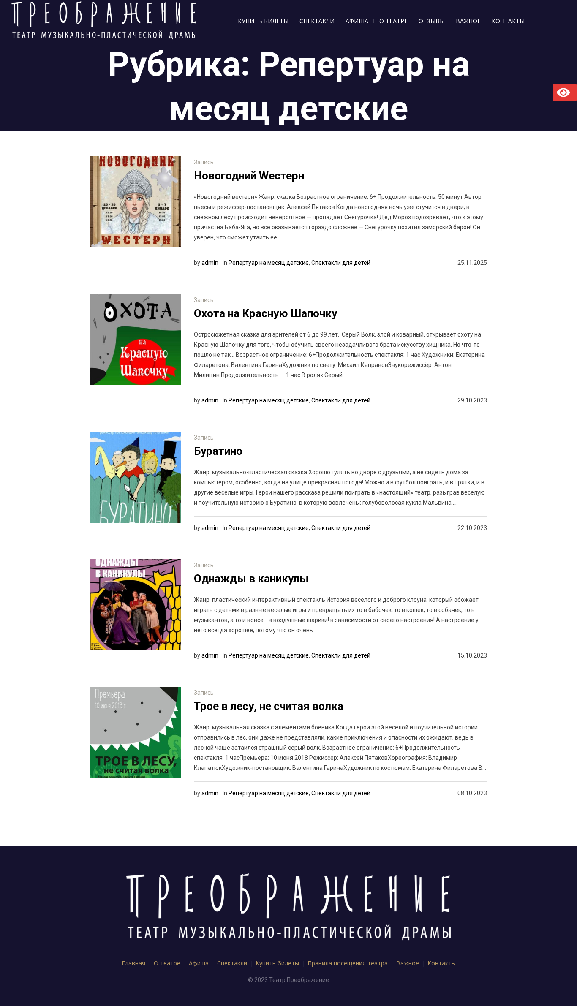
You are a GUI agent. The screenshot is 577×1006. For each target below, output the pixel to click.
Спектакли (232, 963)
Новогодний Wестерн (249, 175)
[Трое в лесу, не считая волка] (135, 732)
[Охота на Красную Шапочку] (135, 339)
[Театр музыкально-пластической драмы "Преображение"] (288, 908)
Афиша (199, 963)
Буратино (218, 451)
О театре (167, 963)
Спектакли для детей (340, 262)
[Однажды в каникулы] (135, 604)
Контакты (441, 963)
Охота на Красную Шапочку (265, 313)
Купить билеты (277, 963)
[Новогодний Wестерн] (135, 201)
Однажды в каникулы (251, 578)
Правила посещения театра (348, 963)
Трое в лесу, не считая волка (268, 706)
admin (209, 262)
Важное (407, 963)
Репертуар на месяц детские (269, 262)
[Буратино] (135, 477)
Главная (133, 963)
